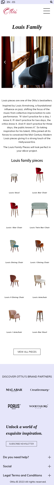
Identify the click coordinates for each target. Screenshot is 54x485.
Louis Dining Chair (14, 262)
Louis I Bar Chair (14, 228)
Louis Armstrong (25, 105)
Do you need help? (16, 457)
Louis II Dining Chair (14, 297)
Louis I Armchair (14, 332)
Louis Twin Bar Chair (40, 228)
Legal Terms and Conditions (22, 475)
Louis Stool (14, 193)
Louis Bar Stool (40, 332)
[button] (5, 62)
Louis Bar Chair (39, 193)
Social (7, 466)
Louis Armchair (40, 297)
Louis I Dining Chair (39, 262)
